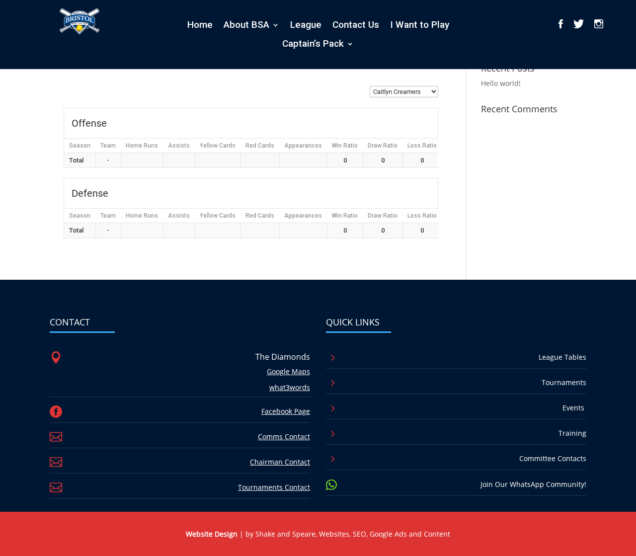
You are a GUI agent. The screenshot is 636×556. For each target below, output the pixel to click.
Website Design (212, 534)
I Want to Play (419, 24)
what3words (289, 387)
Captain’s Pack (313, 43)
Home (200, 24)
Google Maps (288, 371)
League (305, 24)
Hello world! (501, 83)
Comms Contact (284, 436)
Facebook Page (285, 411)
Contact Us (355, 24)
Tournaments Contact (274, 487)
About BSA (246, 24)
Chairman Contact (280, 462)
